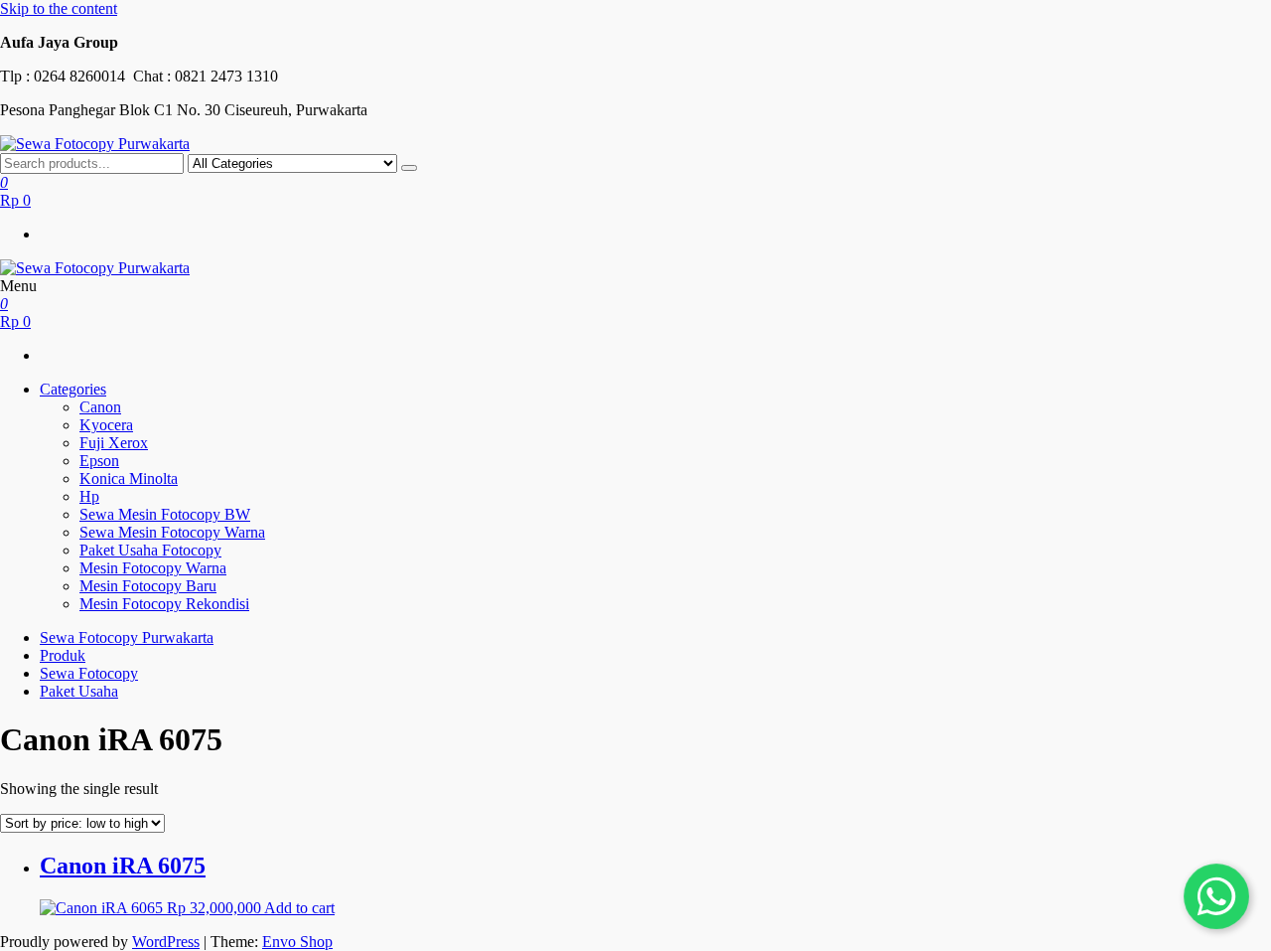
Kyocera (106, 424)
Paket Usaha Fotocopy (150, 550)
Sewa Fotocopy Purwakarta (126, 637)
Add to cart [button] (299, 907)
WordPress (166, 941)
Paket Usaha (79, 691)
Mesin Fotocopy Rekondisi (164, 603)
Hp (89, 496)
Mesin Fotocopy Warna (152, 567)
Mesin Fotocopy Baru (147, 585)
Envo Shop (297, 941)
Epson (99, 460)
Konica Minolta (128, 478)
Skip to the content (58, 8)
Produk (62, 655)
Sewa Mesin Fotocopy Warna (172, 532)
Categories (73, 389)
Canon (100, 406)
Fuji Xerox (113, 442)
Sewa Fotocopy (89, 673)
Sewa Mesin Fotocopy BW (164, 514)
